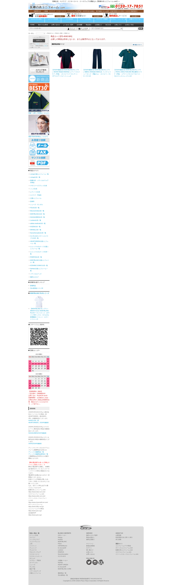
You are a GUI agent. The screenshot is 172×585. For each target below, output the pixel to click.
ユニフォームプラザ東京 (123, 546)
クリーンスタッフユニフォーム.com (127, 554)
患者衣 (32, 201)
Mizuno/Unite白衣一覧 (37, 211)
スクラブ (32, 537)
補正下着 (32, 569)
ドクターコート (34, 554)
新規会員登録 (90, 546)
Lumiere (60, 550)
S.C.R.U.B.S (62, 556)
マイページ (89, 544)
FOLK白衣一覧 (34, 208)
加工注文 (108, 25)
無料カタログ (34, 277)
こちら (37, 43)
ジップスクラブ (34, 539)
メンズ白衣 (69, 19)
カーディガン (34, 562)
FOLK (60, 544)
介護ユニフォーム (134, 19)
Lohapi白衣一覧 (35, 177)
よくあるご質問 (68, 25)
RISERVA (61, 552)
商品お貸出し (90, 537)
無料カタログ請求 (91, 535)
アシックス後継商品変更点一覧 (38, 454)
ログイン (89, 548)
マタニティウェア (35, 552)
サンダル (32, 567)
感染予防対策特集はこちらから (38, 136)
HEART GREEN (63, 565)
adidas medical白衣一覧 (38, 223)
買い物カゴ (89, 550)
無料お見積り (90, 539)
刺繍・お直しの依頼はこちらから (38, 113)
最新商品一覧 (62, 573)
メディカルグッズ (35, 274)
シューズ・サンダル (36, 204)
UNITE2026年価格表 (35, 443)
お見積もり (98, 25)
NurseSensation (63, 554)
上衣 (31, 544)
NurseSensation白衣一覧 (38, 233)
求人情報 (118, 539)
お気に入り (118, 25)
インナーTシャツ (35, 541)
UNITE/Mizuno (62, 546)
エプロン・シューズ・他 (118, 19)
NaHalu (60, 562)
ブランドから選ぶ (85, 19)
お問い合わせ (55, 25)
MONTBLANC (62, 541)
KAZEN (60, 539)
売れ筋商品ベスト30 (36, 288)
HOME (32, 25)
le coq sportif (62, 548)
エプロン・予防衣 (35, 560)
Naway (60, 537)
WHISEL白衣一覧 (35, 230)
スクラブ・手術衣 (102, 19)
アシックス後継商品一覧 (36, 452)
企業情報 (118, 535)
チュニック (33, 548)
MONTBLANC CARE (64, 569)
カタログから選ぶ (36, 19)
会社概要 (79, 25)
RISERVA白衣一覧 (36, 257)
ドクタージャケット (36, 556)
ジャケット (33, 546)
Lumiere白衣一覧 (35, 220)
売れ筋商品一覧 (63, 575)
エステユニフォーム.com (123, 552)
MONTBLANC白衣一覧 (37, 214)
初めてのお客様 (43, 25)
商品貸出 (88, 25)
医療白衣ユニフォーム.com (124, 550)
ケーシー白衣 (34, 535)
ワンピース (33, 550)
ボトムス (32, 558)
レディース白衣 (53, 19)
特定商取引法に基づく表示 (124, 537)
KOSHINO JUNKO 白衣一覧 (39, 265)
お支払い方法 (129, 25)
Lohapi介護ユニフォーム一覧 (39, 174)
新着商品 (33, 285)
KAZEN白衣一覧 (35, 226)
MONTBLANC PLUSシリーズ (39, 293)
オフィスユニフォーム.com (124, 548)
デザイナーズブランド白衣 (38, 185)
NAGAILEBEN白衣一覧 (37, 217)
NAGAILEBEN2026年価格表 (37, 433)
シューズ (32, 565)
